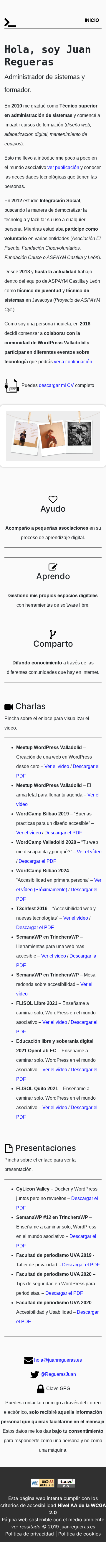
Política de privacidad (29, 1534)
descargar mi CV (56, 385)
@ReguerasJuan (58, 1374)
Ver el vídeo (56, 766)
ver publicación (63, 167)
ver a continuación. (73, 361)
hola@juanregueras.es (58, 1360)
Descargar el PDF (63, 832)
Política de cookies (79, 1534)
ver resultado (26, 1527)
